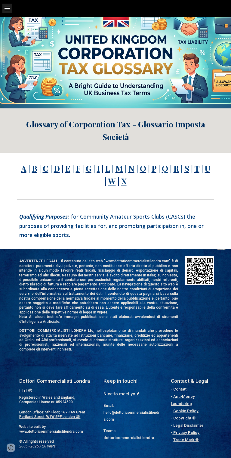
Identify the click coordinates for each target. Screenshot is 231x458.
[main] (115, 130)
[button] (7, 8)
